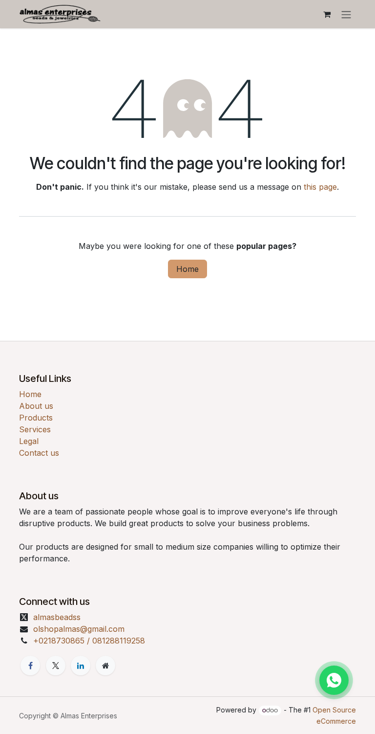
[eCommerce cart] (326, 14)
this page (320, 187)
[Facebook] (30, 665)
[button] (334, 680)
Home (187, 269)
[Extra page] (105, 665)
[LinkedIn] (80, 665)
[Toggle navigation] (346, 14)
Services (35, 429)
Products (36, 418)
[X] (55, 665)
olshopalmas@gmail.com (79, 629)
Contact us (39, 453)
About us (36, 406)
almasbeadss (57, 617)
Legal (29, 441)
